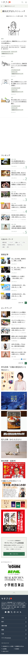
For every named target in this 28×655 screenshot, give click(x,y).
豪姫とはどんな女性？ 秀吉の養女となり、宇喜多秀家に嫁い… (18, 206)
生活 (2, 634)
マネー (24, 242)
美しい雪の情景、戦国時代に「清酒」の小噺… (18, 259)
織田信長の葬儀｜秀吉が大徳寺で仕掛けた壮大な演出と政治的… (18, 174)
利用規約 (17, 648)
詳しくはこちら (14, 554)
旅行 (2, 621)
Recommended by (17, 359)
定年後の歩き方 (11, 244)
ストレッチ (14, 51)
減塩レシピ (17, 242)
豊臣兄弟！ (5, 242)
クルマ (11, 242)
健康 (2, 39)
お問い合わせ (5, 651)
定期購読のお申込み (19, 646)
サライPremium (6, 638)
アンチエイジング (6, 51)
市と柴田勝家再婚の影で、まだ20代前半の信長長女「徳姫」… (18, 162)
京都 (3, 247)
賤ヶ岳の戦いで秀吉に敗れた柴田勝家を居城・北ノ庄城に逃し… (18, 194)
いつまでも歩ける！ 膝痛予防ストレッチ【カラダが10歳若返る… (19, 65)
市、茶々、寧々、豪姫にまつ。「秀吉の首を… (18, 268)
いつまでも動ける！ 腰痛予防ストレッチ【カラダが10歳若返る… (14, 42)
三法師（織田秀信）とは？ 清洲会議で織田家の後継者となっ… (18, 227)
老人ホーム (19, 244)
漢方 (8, 247)
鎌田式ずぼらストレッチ (7, 53)
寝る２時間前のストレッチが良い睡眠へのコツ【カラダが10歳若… (19, 83)
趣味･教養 (13, 159)
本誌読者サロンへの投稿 (8, 646)
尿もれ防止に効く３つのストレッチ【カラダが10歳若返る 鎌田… (19, 101)
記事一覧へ (21, 302)
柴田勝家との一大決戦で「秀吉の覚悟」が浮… (18, 277)
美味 (2, 618)
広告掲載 (4, 648)
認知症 (4, 244)
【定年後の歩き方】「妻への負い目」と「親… (18, 286)
